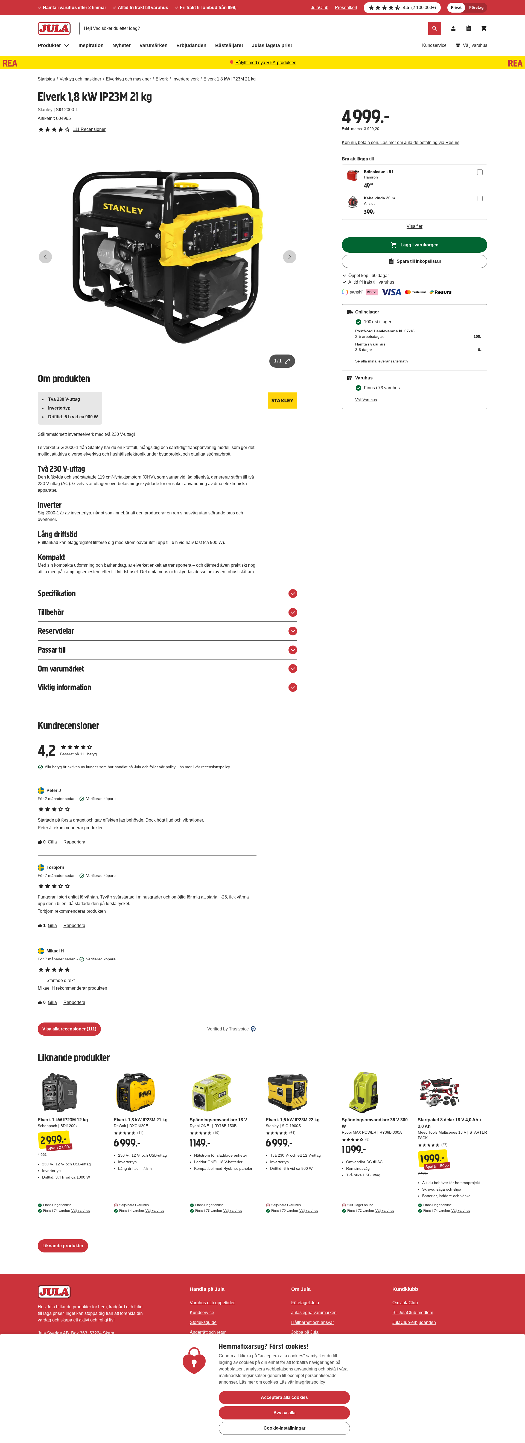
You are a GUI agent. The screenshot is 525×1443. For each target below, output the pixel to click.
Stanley (45, 109)
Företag (476, 7)
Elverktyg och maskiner (128, 79)
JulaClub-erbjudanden (414, 1322)
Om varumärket (61, 669)
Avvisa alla (284, 1412)
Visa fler (414, 226)
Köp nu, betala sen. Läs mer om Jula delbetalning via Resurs (400, 142)
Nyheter (121, 45)
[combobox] (260, 28)
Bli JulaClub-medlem (412, 1312)
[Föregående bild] (45, 256)
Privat (456, 7)
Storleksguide (203, 1322)
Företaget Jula (305, 1302)
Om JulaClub (405, 1302)
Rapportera (74, 842)
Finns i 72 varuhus (370, 1210)
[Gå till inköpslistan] (468, 28)
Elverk (162, 79)
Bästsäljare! (229, 45)
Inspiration (91, 45)
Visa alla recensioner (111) (69, 1029)
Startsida (46, 79)
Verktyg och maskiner (80, 79)
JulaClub (319, 7)
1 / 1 (278, 361)
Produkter (49, 45)
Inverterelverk (186, 79)
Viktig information (64, 687)
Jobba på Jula (305, 1332)
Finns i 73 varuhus (218, 1210)
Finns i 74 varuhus (66, 1210)
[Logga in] (453, 28)
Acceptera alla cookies (284, 1397)
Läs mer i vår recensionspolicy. (204, 767)
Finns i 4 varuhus (141, 1210)
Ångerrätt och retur (208, 1332)
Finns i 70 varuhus (294, 1210)
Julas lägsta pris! (272, 45)
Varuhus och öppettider (212, 1302)
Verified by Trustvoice (228, 1029)
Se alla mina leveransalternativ (381, 361)
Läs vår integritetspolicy (302, 1382)
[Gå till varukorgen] (484, 28)
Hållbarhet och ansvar (312, 1322)
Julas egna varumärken (314, 1312)
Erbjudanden (191, 45)
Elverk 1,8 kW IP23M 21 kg (229, 79)
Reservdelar (56, 631)
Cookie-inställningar (284, 1428)
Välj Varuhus (366, 400)
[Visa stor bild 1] (167, 257)
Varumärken (153, 45)
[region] (262, 1388)
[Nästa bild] (289, 256)
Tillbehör (51, 612)
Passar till (52, 650)
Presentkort (346, 7)
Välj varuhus (475, 45)
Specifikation (57, 593)
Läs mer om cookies (258, 1382)
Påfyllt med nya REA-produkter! (265, 62)
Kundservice (434, 45)
